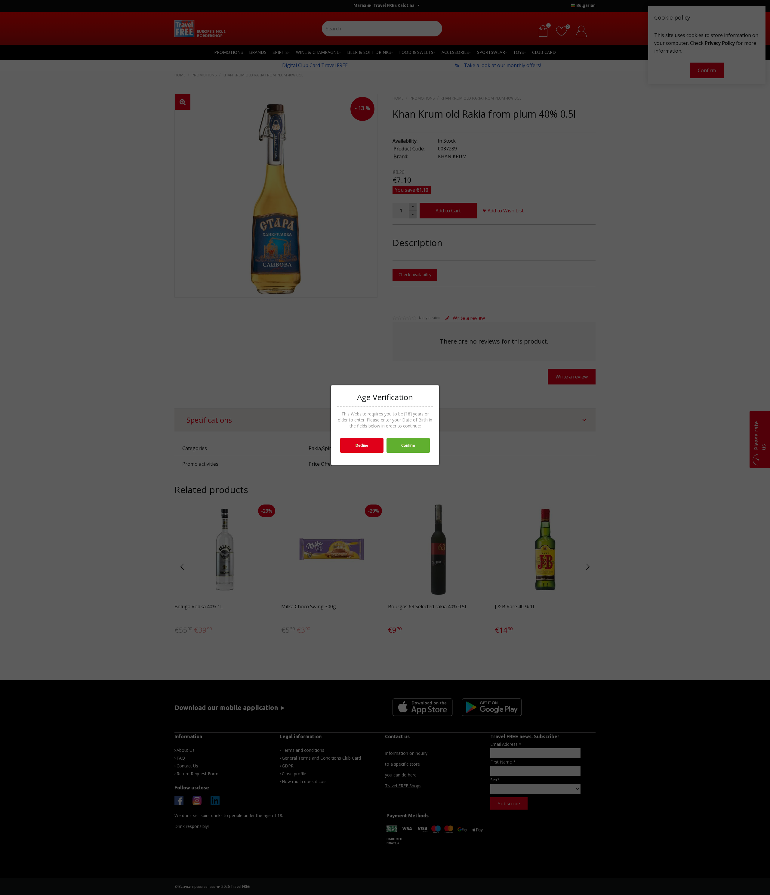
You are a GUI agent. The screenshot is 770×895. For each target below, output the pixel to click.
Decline (362, 445)
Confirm (408, 445)
